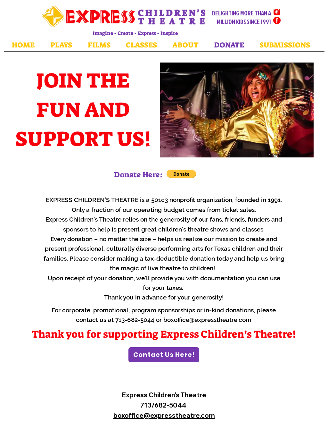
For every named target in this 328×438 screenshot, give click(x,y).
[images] (277, 20)
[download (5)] (277, 12)
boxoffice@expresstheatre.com (207, 319)
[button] (237, 110)
